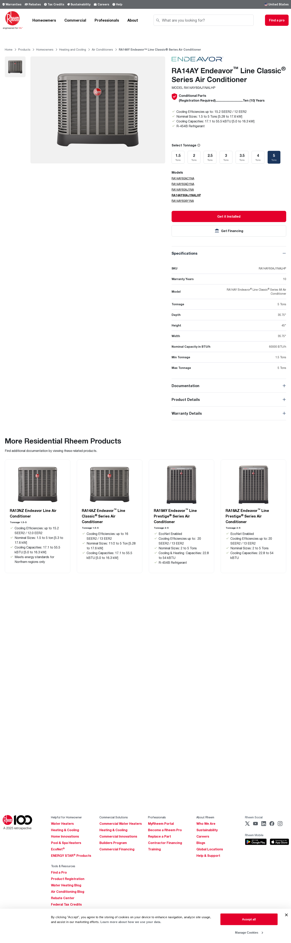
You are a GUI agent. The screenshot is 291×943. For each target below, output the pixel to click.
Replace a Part (159, 836)
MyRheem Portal (161, 824)
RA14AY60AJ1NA (183, 189)
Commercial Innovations (118, 836)
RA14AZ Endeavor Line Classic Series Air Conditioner (103, 516)
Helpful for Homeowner (66, 817)
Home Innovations (65, 836)
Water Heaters (62, 824)
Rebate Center (62, 898)
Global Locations (209, 849)
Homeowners (44, 20)
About (132, 20)
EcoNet (58, 849)
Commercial (75, 20)
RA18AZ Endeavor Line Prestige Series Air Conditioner (247, 516)
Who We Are (205, 824)
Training (154, 849)
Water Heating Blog (66, 885)
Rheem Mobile (254, 835)
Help (119, 4)
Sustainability (80, 4)
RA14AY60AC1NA (183, 178)
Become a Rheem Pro (165, 830)
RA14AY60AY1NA (183, 200)
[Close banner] (286, 915)
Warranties (13, 4)
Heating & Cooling (65, 830)
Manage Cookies (246, 932)
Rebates (35, 4)
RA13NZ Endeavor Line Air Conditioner (33, 513)
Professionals (107, 20)
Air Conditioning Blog (67, 892)
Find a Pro (59, 872)
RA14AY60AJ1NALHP (186, 195)
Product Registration (67, 879)
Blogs (200, 843)
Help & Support (208, 856)
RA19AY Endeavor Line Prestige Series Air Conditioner (175, 516)
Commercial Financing (116, 849)
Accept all (249, 919)
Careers (103, 4)
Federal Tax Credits (66, 904)
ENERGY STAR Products (71, 856)
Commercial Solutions (113, 817)
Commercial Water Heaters (120, 824)
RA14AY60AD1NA (183, 184)
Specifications (184, 253)
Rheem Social (254, 817)
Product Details (186, 399)
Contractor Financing (165, 843)
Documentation (185, 385)
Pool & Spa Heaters (66, 843)
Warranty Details (187, 413)
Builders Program (113, 843)
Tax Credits (56, 4)
